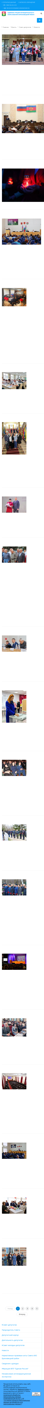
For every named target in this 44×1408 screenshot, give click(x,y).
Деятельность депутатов (12, 1340)
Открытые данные (9, 2)
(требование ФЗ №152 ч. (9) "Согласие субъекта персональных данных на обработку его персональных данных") (16, 1401)
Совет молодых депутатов (13, 1345)
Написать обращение (27, 2)
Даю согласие (36, 1394)
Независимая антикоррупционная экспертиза (16, 1375)
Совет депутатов (25, 27)
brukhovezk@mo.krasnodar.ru (18, 8)
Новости (37, 27)
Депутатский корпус (10, 1335)
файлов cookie (23, 1389)
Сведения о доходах (10, 1363)
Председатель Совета (11, 1330)
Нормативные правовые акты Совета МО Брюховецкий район (19, 1357)
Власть (13, 27)
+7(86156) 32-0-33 (11, 5)
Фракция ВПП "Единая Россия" (15, 1368)
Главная (6, 27)
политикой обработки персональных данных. (12, 1396)
